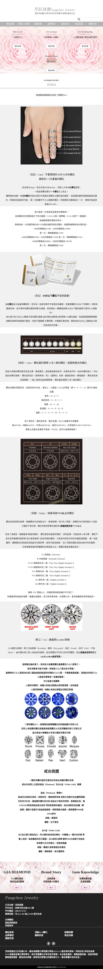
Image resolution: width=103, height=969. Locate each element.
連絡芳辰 (93, 24)
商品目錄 (79, 24)
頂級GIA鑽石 (24, 24)
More (17, 888)
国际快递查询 (11, 923)
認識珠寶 (38, 24)
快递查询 (9, 925)
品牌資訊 (51, 24)
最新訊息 (65, 24)
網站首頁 (10, 24)
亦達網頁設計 (49, 967)
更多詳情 (18, 46)
